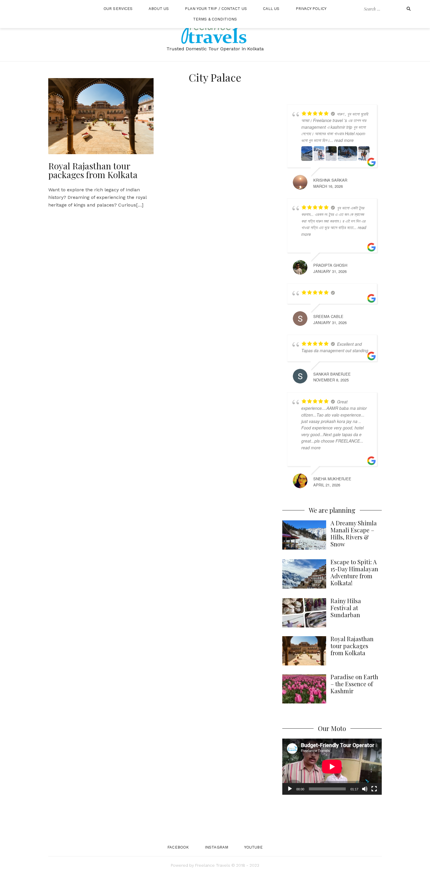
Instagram (216, 847)
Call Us (271, 8)
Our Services (118, 8)
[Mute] (365, 789)
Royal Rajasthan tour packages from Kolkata (92, 170)
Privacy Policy (311, 8)
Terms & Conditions (215, 19)
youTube (253, 847)
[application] (332, 766)
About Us (159, 8)
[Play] (290, 789)
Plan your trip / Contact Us (216, 8)
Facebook (178, 847)
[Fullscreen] (374, 789)
